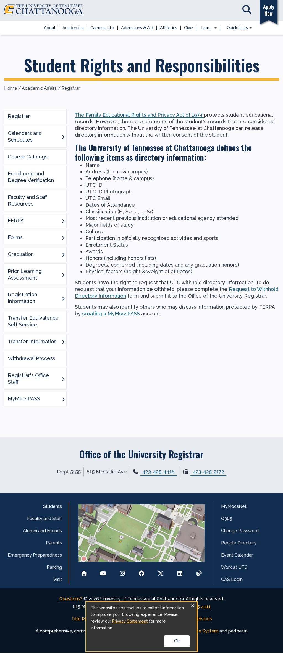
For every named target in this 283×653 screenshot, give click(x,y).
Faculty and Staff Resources (27, 200)
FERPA (16, 220)
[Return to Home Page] (84, 571)
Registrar (70, 88)
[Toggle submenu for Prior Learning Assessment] (63, 275)
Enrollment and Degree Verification (31, 177)
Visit (57, 579)
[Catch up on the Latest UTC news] (199, 571)
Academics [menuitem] (72, 27)
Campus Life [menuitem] (102, 27)
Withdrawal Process (31, 358)
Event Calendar (237, 555)
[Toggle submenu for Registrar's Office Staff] (63, 379)
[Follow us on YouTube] (103, 571)
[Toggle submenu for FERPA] (63, 221)
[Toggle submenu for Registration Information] (63, 298)
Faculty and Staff (44, 518)
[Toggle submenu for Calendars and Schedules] (63, 137)
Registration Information (22, 297)
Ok (177, 641)
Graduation (21, 254)
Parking (54, 567)
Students (52, 506)
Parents (54, 543)
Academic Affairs (39, 88)
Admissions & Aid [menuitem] (137, 27)
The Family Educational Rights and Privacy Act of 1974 (139, 115)
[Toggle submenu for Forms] (63, 237)
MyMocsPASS (24, 398)
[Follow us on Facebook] (141, 571)
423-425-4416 (158, 472)
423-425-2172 (208, 472)
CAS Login (232, 579)
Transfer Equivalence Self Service (33, 321)
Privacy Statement (130, 621)
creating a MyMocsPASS (111, 313)
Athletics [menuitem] (168, 27)
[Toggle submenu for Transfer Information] (63, 342)
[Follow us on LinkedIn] (180, 571)
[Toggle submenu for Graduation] (63, 254)
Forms (15, 237)
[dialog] (141, 626)
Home (10, 88)
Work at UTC (234, 567)
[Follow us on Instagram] (122, 571)
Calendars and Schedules (25, 136)
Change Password (240, 530)
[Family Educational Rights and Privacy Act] (203, 115)
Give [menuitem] (188, 27)
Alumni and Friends (42, 530)
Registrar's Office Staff (28, 378)
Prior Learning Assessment (25, 274)
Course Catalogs (28, 157)
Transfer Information (32, 341)
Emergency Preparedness (35, 555)
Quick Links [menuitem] (236, 28)
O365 (226, 518)
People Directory (238, 543)
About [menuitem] (50, 27)
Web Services (197, 618)
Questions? (70, 598)
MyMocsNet (234, 506)
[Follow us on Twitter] (160, 571)
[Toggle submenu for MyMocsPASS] (63, 399)
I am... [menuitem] (205, 28)
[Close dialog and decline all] (192, 605)
